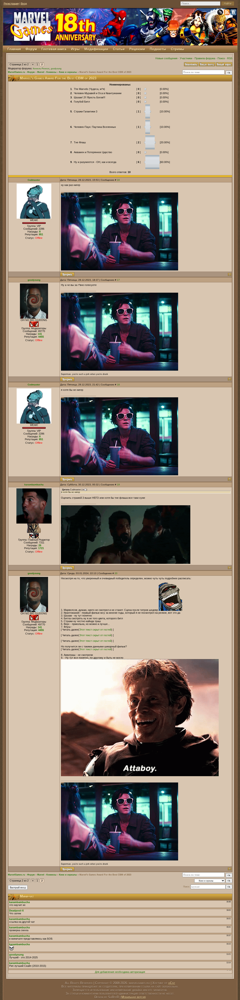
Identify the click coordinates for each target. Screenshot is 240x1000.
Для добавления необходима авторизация (120, 971)
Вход (24, 3)
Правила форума (205, 58)
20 (116, 573)
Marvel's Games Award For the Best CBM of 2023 (105, 72)
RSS (229, 58)
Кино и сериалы (68, 72)
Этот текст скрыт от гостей (95, 629)
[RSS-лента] (227, 13)
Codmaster (34, 180)
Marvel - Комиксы (46, 72)
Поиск (221, 58)
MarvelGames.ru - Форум (21, 72)
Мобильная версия (133, 997)
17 (118, 280)
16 (118, 180)
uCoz (171, 983)
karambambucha (34, 484)
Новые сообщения (166, 58)
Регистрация (11, 3)
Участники (186, 58)
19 (118, 484)
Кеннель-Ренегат (41, 68)
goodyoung (56, 68)
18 (118, 384)
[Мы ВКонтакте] (233, 13)
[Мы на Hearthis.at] (220, 13)
